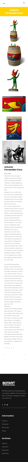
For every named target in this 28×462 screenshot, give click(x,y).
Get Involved (5, 424)
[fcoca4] (14, 128)
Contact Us (4, 421)
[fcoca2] (14, 55)
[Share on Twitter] (7, 347)
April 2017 (4, 443)
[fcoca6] (14, 79)
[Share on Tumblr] (11, 347)
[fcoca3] (14, 104)
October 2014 (5, 453)
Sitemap (4, 431)
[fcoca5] (14, 152)
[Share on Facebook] (4, 347)
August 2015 (5, 446)
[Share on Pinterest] (13, 347)
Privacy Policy (5, 427)
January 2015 (5, 450)
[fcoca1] (14, 31)
